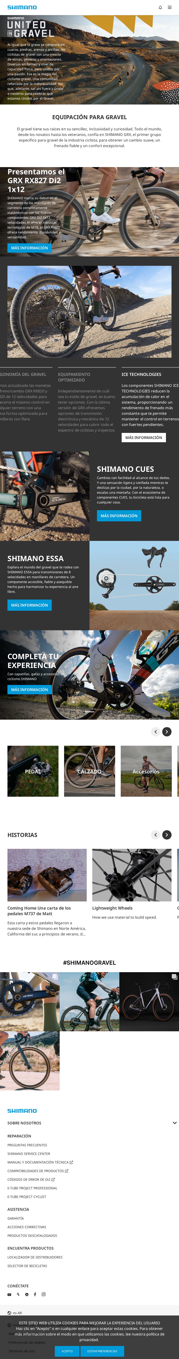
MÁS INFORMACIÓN (29, 247)
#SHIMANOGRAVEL (89, 962)
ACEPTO (67, 1351)
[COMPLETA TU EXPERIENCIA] (89, 712)
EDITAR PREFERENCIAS (102, 1351)
